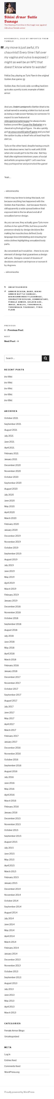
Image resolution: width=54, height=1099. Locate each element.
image (12, 305)
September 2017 (12, 695)
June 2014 (9, 924)
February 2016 (11, 806)
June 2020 (9, 500)
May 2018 (9, 647)
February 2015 (11, 877)
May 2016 (9, 789)
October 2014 (11, 900)
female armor (17, 302)
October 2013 (11, 971)
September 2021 (12, 424)
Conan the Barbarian (32, 124)
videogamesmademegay (16, 121)
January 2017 (10, 742)
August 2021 (10, 430)
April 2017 (9, 724)
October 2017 (11, 689)
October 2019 (11, 547)
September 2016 (12, 765)
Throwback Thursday (21, 307)
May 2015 (9, 859)
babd (30, 291)
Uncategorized (18, 287)
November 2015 (12, 824)
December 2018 (12, 606)
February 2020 (11, 524)
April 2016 (9, 795)
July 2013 (9, 989)
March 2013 (10, 1012)
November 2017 (12, 683)
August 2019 (10, 559)
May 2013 (9, 1001)
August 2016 (10, 771)
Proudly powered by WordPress (19, 1092)
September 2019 (12, 553)
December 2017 (12, 677)
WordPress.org (12, 1072)
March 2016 (10, 800)
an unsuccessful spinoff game (22, 132)
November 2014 (12, 895)
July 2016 (9, 777)
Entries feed (10, 1060)
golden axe (34, 302)
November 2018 (12, 612)
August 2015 (10, 842)
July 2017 (9, 706)
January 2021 (10, 459)
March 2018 (10, 659)
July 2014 (9, 918)
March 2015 (10, 871)
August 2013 (10, 983)
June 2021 (9, 441)
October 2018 (11, 618)
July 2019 (9, 565)
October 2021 (11, 418)
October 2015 (11, 830)
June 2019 (9, 571)
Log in (7, 1054)
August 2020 (11, 489)
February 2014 (11, 948)
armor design (17, 291)
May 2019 (9, 577)
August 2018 (10, 630)
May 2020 (9, 506)
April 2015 (9, 865)
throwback (34, 305)
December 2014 (12, 889)
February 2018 (11, 665)
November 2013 (12, 965)
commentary (40, 299)
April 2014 (9, 936)
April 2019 (9, 583)
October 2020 (11, 477)
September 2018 (12, 624)
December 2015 (12, 818)
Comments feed (12, 1066)
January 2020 (11, 530)
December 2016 (12, 747)
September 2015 (12, 836)
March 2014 (10, 942)
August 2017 (10, 700)
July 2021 (9, 436)
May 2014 (9, 930)
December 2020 (12, 465)
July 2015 (9, 848)
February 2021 (11, 453)
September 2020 (12, 483)
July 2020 (9, 494)
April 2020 (9, 512)
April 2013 (9, 1006)
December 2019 (12, 536)
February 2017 (11, 736)
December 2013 (12, 959)
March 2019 (10, 589)
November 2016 (12, 753)
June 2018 (9, 642)
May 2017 (9, 718)
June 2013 (9, 995)
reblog (21, 305)
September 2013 (12, 977)
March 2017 (10, 730)
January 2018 (10, 671)
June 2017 (9, 712)
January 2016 (10, 812)
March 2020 (10, 518)
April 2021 (9, 447)
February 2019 (11, 594)
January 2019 (10, 600)
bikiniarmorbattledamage (25, 297)
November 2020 (12, 471)
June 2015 (9, 853)
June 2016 (9, 783)
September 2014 (12, 906)
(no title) (8, 376)
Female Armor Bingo (14, 1030)
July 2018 (9, 636)
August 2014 (10, 912)
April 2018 (9, 653)
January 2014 (10, 953)
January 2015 (10, 883)
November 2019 (12, 542)
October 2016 (11, 759)
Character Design (19, 299)
